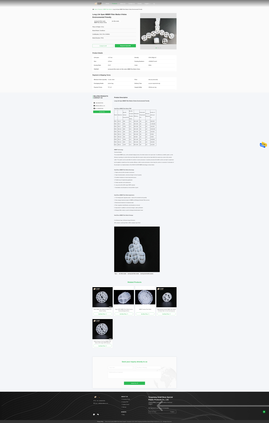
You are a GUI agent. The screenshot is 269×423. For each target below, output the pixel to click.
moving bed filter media (133, 273)
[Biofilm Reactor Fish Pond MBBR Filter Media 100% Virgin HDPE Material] (102, 329)
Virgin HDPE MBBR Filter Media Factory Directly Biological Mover (124, 310)
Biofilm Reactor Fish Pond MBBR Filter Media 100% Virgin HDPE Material (102, 342)
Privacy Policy (100, 421)
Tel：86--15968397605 (100, 400)
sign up (172, 411)
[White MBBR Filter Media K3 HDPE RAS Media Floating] (102, 297)
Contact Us (131, 3)
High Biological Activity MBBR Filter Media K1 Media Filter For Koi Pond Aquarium (166, 310)
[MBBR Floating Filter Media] (145, 297)
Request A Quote (124, 45)
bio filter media (122, 273)
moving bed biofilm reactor (146, 273)
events (140, 3)
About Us (122, 3)
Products (114, 3)
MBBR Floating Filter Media (145, 309)
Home (107, 3)
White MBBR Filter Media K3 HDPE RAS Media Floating (102, 310)
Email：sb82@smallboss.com (101, 403)
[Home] (98, 3)
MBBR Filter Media (107, 9)
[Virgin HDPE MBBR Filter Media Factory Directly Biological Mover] (124, 297)
